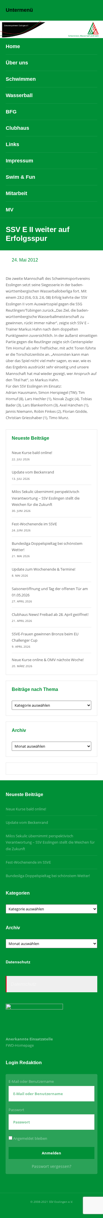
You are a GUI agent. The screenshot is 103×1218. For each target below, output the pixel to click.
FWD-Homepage (20, 1045)
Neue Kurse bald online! (32, 452)
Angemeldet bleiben (29, 1138)
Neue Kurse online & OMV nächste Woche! (48, 659)
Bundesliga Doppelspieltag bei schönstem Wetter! (48, 875)
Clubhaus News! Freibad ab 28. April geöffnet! (50, 614)
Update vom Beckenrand (33, 472)
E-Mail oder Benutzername (31, 1081)
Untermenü (19, 10)
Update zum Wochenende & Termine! (43, 569)
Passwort (16, 1109)
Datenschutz (23, 984)
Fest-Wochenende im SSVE (34, 524)
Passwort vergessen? (51, 1166)
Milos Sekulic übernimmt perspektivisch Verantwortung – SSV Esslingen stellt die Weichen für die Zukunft (46, 498)
